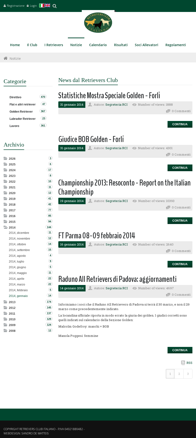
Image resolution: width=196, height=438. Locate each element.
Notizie (15, 58)
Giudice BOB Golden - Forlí (91, 139)
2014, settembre (19, 250)
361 (43, 125)
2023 (12, 176)
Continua (180, 124)
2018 (12, 204)
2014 (12, 227)
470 (43, 96)
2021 (12, 187)
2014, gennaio (18, 296)
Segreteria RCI (116, 104)
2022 (12, 181)
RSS (189, 363)
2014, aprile (16, 278)
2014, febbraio (18, 290)
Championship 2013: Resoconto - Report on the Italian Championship (124, 187)
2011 (12, 313)
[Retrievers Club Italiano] (98, 24)
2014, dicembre (19, 233)
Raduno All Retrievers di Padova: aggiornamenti (117, 279)
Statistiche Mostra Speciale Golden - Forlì (109, 95)
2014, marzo (17, 284)
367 (43, 111)
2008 (12, 331)
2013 (12, 302)
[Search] (54, 6)
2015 (12, 222)
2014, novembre (19, 238)
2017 (12, 210)
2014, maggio (18, 273)
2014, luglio (16, 261)
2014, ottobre (17, 244)
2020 (12, 193)
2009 (12, 325)
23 (43, 118)
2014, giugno (17, 267)
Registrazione (16, 6)
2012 (12, 308)
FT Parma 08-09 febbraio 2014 (96, 235)
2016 (12, 216)
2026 (12, 158)
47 (43, 104)
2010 (12, 319)
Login (33, 6)
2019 (12, 199)
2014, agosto (17, 255)
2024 (12, 170)
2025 (12, 164)
